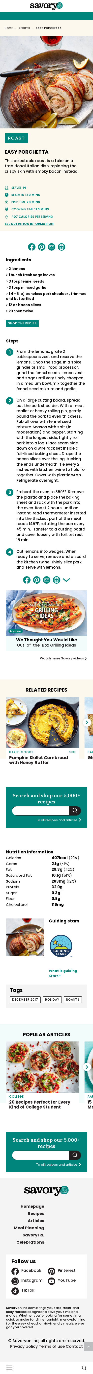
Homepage (32, 1206)
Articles (36, 1221)
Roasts (72, 999)
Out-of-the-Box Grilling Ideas (46, 645)
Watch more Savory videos (62, 658)
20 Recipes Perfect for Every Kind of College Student (39, 1104)
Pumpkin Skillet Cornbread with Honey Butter (38, 760)
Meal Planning (29, 1228)
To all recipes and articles (57, 820)
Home (9, 28)
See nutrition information (29, 224)
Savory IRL (33, 1235)
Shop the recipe (22, 324)
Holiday (52, 999)
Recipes (25, 28)
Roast (16, 138)
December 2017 (25, 999)
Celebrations (30, 1242)
